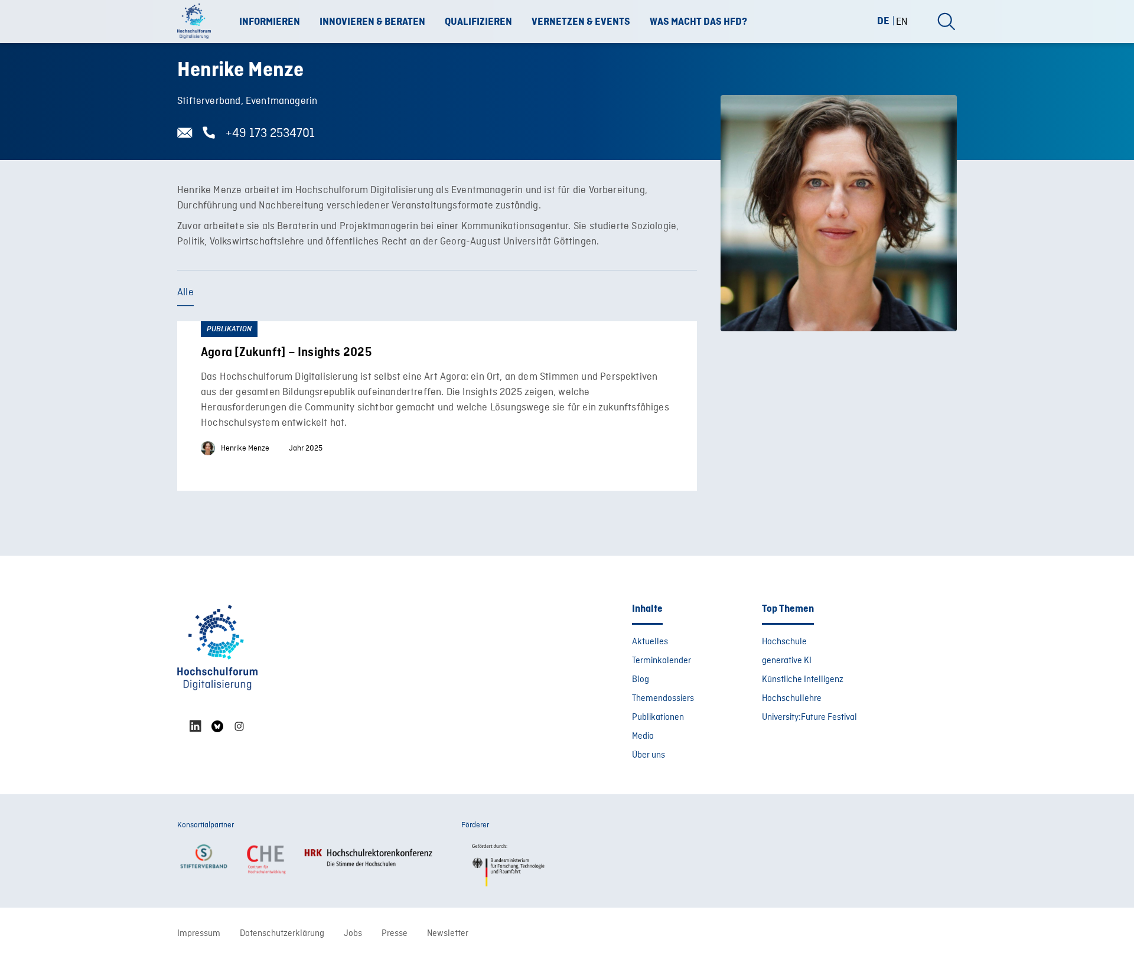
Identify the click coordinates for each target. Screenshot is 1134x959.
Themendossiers (663, 698)
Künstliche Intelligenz (802, 680)
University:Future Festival (809, 717)
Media (643, 736)
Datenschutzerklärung (282, 934)
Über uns (648, 755)
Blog (640, 680)
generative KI (787, 661)
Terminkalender (661, 661)
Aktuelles (650, 642)
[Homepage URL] (198, 21)
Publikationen (658, 717)
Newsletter (447, 934)
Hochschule (784, 642)
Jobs (353, 934)
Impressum (198, 934)
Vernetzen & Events (581, 22)
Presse (395, 934)
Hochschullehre (792, 698)
